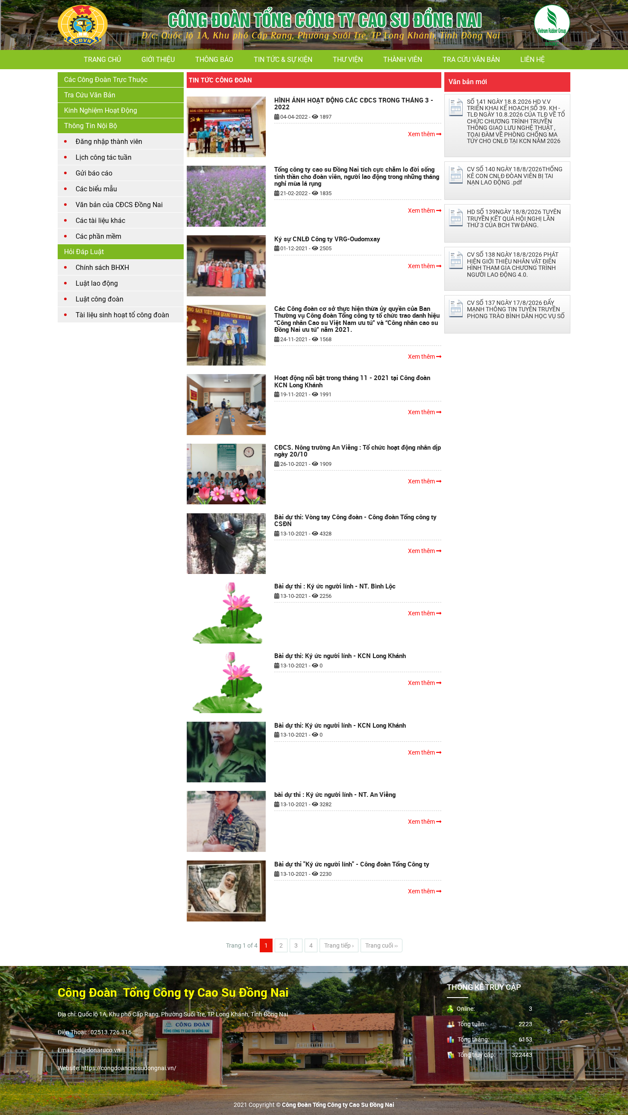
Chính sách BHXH (102, 267)
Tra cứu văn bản (471, 60)
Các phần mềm (98, 236)
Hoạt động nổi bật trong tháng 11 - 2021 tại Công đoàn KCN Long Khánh (352, 381)
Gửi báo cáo (94, 173)
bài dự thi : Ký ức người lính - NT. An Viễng (335, 794)
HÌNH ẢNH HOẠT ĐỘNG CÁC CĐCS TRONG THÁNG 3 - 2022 (353, 103)
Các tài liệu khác (100, 221)
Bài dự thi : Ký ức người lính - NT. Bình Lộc (335, 586)
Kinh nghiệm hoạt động (100, 110)
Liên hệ (532, 60)
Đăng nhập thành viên (109, 142)
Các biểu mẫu (96, 189)
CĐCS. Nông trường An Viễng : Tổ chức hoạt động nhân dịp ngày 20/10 (357, 451)
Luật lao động (97, 283)
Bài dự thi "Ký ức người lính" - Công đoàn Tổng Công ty (351, 864)
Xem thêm (422, 134)
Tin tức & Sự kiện (283, 60)
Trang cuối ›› (381, 945)
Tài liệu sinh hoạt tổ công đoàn (122, 315)
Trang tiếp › (339, 945)
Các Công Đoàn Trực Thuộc (105, 80)
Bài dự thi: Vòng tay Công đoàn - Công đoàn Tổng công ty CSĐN (355, 520)
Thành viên (402, 60)
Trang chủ (102, 60)
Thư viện (348, 60)
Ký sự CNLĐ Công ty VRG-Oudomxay (327, 238)
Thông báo (214, 60)
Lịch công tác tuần (104, 157)
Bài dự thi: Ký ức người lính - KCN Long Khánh (340, 655)
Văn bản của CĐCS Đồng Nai (119, 205)
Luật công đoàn (99, 299)
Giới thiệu (158, 60)
